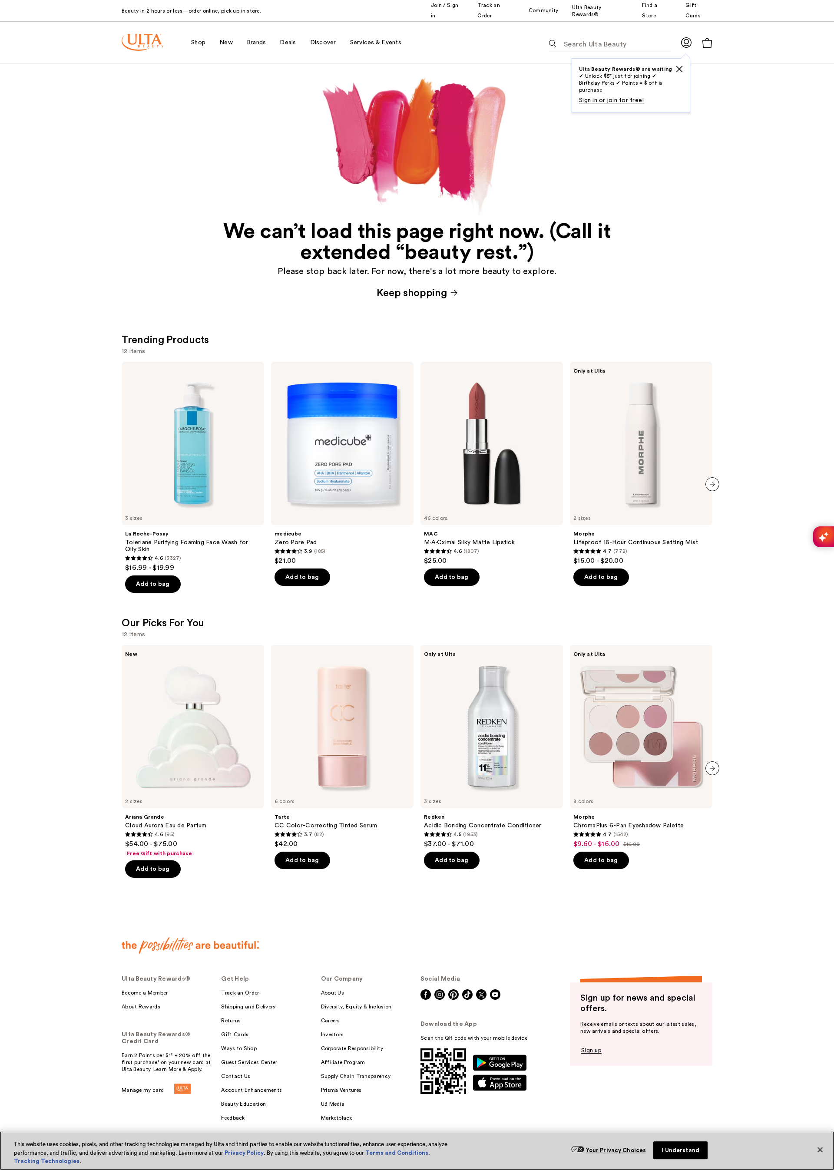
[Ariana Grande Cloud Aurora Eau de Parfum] (193, 751)
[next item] (712, 484)
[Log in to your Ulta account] (686, 42)
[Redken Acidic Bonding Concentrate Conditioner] (491, 746)
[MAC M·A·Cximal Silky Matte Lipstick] (491, 463)
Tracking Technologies (46, 1161)
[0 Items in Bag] (707, 43)
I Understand (680, 1150)
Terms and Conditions (396, 1153)
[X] (679, 69)
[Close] (820, 1149)
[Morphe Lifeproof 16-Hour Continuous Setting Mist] (641, 463)
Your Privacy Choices (616, 1150)
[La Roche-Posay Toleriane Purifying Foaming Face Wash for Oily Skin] (193, 467)
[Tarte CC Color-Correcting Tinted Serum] (342, 746)
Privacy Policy (244, 1153)
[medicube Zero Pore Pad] (342, 463)
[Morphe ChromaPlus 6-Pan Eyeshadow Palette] (641, 746)
